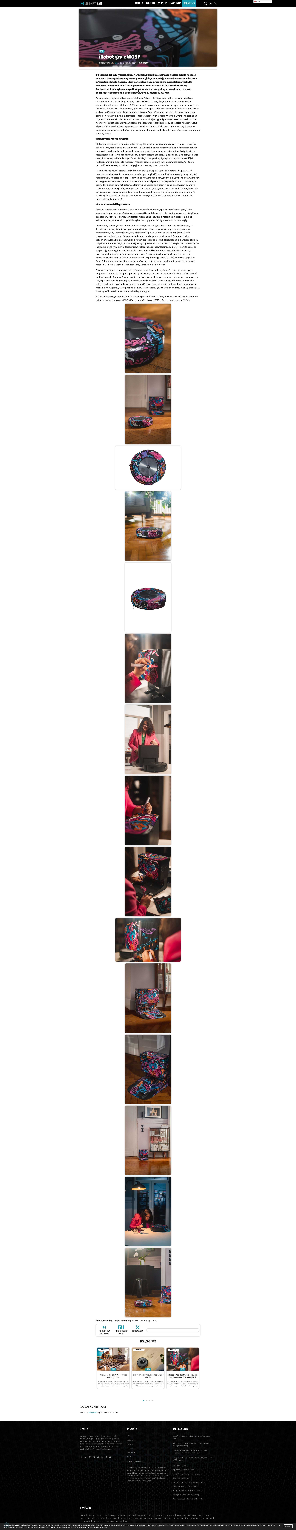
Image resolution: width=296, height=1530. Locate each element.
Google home (131, 1470)
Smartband (131, 1515)
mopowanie (162, 165)
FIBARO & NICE (100, 1518)
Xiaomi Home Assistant (181, 1478)
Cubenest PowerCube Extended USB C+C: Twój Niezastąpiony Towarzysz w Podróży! (190, 1452)
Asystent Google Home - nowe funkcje (186, 1474)
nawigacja (156, 225)
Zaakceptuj (288, 1526)
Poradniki (150, 3)
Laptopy (112, 1515)
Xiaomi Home (195, 1518)
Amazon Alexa (169, 1515)
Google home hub (144, 1470)
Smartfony (110, 1521)
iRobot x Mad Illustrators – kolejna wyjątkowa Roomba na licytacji (182, 1376)
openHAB (158, 1518)
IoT (106, 1515)
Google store (156, 1470)
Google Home (112, 1518)
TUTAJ (186, 300)
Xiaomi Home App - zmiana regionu (185, 1486)
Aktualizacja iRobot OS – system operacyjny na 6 (113, 1376)
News (101, 51)
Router (150, 1515)
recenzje (130, 1440)
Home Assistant (125, 1518)
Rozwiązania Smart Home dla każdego (186, 1495)
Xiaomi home (140, 1481)
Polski (258, 1)
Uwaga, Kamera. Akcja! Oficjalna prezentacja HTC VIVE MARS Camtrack (192, 1459)
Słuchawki (121, 1515)
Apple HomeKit (204, 1515)
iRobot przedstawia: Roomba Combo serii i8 (148, 1376)
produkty (130, 1444)
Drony (83, 1515)
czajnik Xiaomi (150, 1473)
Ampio (179, 1515)
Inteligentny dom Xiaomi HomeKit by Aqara (187, 1491)
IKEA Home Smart (146, 1518)
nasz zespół (131, 1452)
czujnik (114, 229)
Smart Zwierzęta (98, 1521)
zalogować (92, 1412)
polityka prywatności (134, 1462)
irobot (134, 63)
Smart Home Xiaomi (179, 1466)
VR (126, 1521)
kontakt (129, 1457)
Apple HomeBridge (190, 1515)
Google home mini (158, 1468)
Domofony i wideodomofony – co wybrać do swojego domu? (192, 1437)
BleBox (90, 1518)
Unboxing (119, 1521)
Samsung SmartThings (181, 1518)
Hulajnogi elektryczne (95, 1515)
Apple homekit (139, 1473)
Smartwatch (141, 1515)
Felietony (162, 3)
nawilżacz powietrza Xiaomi (149, 1476)
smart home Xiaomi (144, 1468)
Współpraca (189, 3)
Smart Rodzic (86, 1521)
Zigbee (148, 1481)
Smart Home (175, 3)
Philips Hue (167, 1518)
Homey (135, 1518)
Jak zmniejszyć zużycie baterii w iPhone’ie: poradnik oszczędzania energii (192, 1444)
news (128, 1436)
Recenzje (139, 3)
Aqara (83, 1518)
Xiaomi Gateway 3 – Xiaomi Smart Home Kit (187, 1499)
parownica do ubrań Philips (150, 1478)
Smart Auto (158, 1515)
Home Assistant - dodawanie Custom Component (190, 1482)
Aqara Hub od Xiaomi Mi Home (183, 1470)
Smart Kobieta (208, 1518)
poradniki (130, 1448)
